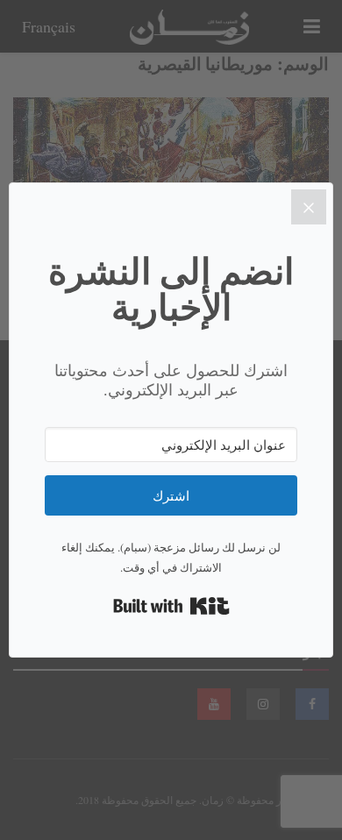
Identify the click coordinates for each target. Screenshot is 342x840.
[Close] (308, 206)
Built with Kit (171, 606)
